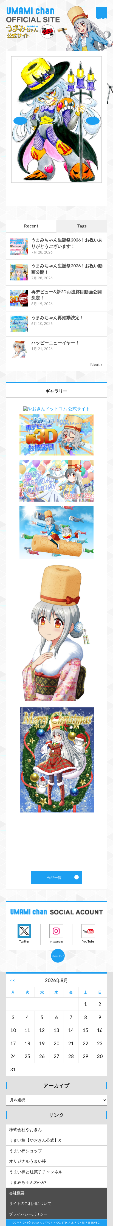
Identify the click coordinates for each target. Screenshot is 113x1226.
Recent (31, 225)
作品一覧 (57, 634)
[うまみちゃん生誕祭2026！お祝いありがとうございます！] (19, 254)
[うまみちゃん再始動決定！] (19, 331)
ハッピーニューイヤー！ (55, 342)
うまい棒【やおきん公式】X (35, 1140)
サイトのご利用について (30, 1203)
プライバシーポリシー (28, 1214)
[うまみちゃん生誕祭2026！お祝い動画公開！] (19, 279)
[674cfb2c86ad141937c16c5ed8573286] (56, 181)
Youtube (88, 931)
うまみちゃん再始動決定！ (57, 317)
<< (13, 980)
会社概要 (16, 1193)
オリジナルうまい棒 (27, 1160)
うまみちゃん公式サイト (57, 27)
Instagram (56, 931)
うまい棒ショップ (25, 1150)
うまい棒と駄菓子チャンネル (36, 1171)
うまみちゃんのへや (27, 1182)
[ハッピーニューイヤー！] (19, 356)
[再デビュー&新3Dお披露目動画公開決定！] (19, 305)
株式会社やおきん (25, 1129)
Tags (82, 225)
